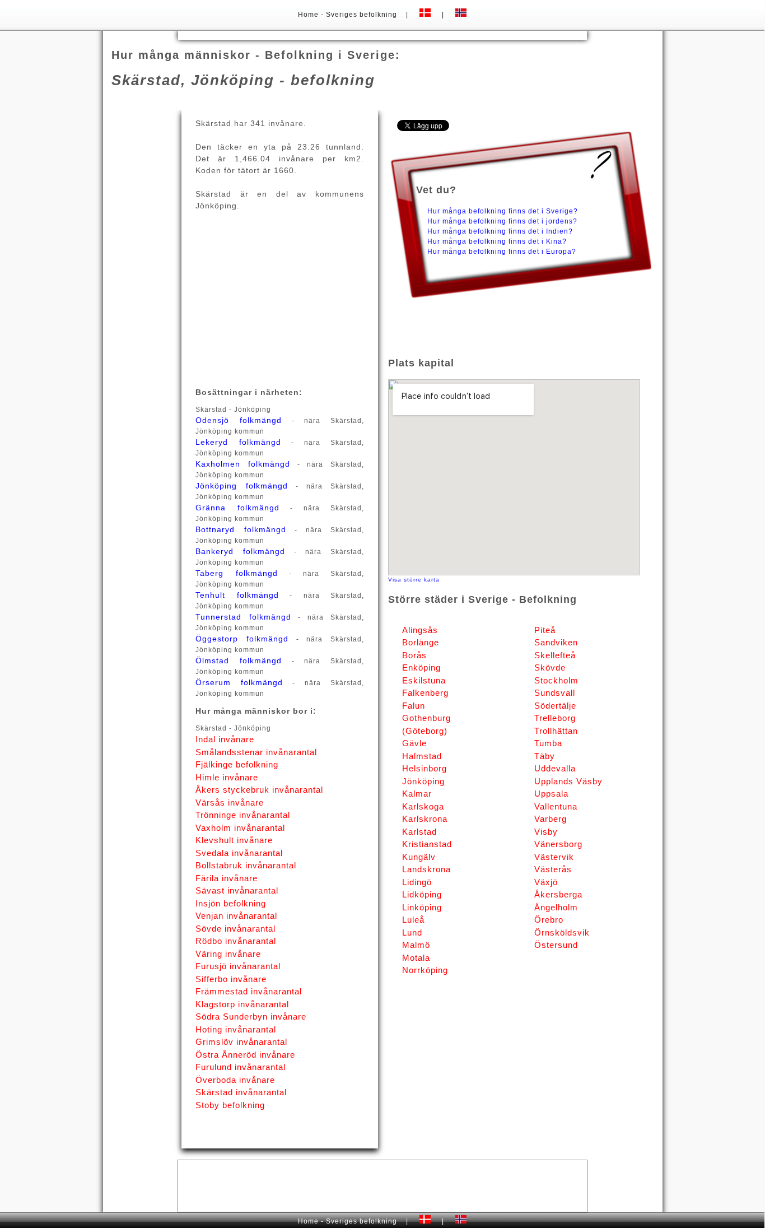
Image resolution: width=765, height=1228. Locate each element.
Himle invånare (226, 777)
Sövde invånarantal (235, 928)
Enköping (421, 667)
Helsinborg (424, 768)
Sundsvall (554, 692)
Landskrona (426, 869)
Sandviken (556, 642)
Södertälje (555, 705)
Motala (416, 957)
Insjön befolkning (230, 903)
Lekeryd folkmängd (238, 442)
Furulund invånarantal (240, 1067)
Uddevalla (555, 768)
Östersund (556, 945)
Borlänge (420, 642)
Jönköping (423, 781)
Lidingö (417, 882)
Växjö (546, 882)
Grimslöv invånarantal (241, 1041)
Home (309, 14)
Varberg (550, 819)
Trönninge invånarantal (242, 815)
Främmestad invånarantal (248, 991)
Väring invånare (228, 954)
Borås (414, 655)
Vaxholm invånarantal (240, 827)
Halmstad (422, 756)
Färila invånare (226, 878)
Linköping (422, 907)
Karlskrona (424, 819)
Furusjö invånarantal (238, 966)
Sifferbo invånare (231, 979)
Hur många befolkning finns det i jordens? (502, 221)
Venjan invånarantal (236, 915)
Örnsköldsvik (562, 932)
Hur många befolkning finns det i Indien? (500, 231)
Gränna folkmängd (237, 507)
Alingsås (420, 630)
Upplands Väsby (568, 781)
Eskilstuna (424, 680)
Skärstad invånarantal (241, 1092)
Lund (412, 932)
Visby (546, 831)
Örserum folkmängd (239, 682)
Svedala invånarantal (239, 853)
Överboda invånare (235, 1080)
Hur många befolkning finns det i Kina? (497, 241)
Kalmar (417, 793)
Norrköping (425, 970)
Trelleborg (555, 718)
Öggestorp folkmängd (241, 638)
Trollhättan (556, 731)
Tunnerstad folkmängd (243, 616)
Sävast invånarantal (236, 890)
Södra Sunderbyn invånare (250, 1016)
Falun (413, 705)
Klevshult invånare (234, 840)
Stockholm (556, 680)
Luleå (413, 919)
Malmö (416, 945)
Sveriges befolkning (361, 14)
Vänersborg (558, 844)
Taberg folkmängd (236, 573)
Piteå (545, 630)
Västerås (553, 869)
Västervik (554, 857)
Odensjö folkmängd (238, 420)
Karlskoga (423, 806)
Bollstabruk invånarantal (245, 865)
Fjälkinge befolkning (236, 764)
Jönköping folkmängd (241, 485)
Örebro (548, 919)
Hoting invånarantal (235, 1029)
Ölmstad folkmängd (238, 660)
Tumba (548, 743)
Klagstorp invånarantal (242, 1004)
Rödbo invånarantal (235, 941)
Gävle (414, 743)
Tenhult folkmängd (236, 594)
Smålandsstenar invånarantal (256, 752)
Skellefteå (555, 655)
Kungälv (419, 857)
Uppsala (551, 793)
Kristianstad (427, 844)
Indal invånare (224, 739)
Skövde (550, 667)
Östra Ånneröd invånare (245, 1054)
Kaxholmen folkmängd (242, 463)
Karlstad (419, 831)
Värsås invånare (229, 802)
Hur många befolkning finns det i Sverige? (502, 211)
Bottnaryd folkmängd (240, 529)
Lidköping (422, 894)
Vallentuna (555, 806)
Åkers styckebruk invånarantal (259, 789)
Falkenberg (425, 692)
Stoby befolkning (230, 1105)
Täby (544, 756)
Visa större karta (414, 579)
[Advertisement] (382, 34)
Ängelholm (556, 907)
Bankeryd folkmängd (240, 551)
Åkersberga (558, 894)
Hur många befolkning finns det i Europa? (501, 251)
